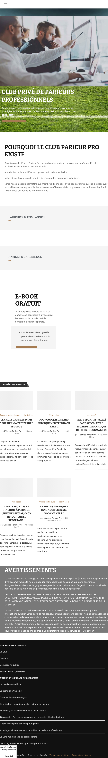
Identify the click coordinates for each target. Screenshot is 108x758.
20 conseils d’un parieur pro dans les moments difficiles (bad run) (32, 717)
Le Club (3, 652)
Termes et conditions (59, 755)
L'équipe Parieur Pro (13, 431)
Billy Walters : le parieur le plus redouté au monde (24, 704)
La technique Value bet (11, 691)
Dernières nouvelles (9, 665)
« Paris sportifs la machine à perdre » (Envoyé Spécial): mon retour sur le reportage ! (16, 513)
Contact (4, 658)
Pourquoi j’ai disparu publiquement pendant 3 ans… (54, 423)
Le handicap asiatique (10, 684)
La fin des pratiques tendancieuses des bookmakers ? (54, 510)
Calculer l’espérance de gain (13, 697)
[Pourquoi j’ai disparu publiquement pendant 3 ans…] (54, 400)
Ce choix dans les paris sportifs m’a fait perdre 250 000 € (16, 423)
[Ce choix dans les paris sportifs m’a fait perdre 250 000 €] (16, 400)
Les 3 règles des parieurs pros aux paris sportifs (24, 743)
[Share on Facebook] (15, 466)
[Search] (102, 4)
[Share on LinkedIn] (18, 466)
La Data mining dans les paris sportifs (18, 737)
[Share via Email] (21, 466)
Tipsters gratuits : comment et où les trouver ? (23, 710)
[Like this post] (12, 466)
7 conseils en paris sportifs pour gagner (19, 723)
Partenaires (77, 755)
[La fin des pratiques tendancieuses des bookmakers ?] (54, 487)
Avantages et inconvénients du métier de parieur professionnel (31, 730)
